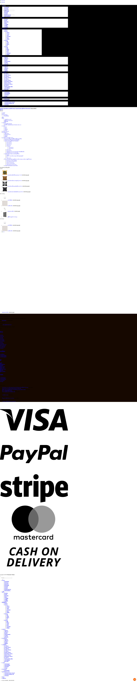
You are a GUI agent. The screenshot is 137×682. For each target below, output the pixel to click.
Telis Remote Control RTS (11, 164)
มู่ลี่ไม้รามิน (6, 121)
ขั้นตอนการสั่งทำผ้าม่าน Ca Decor (8, 398)
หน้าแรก (3, 4)
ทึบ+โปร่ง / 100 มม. (7, 77)
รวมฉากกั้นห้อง (7, 88)
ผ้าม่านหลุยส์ (6, 11)
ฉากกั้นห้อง (4, 72)
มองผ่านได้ (8, 36)
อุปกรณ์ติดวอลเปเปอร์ (8, 123)
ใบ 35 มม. (6, 40)
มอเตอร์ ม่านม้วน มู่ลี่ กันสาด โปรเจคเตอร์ (23, 108)
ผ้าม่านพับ (6, 12)
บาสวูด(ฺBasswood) (7, 119)
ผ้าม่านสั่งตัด (6, 7)
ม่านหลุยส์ (2, 339)
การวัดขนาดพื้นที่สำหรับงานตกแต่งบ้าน (9, 401)
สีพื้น (7, 41)
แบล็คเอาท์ (6, 58)
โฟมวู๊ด (5, 23)
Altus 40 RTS (9, 142)
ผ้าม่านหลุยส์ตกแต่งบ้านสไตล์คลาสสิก (8, 391)
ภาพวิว (3, 90)
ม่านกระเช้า (2, 341)
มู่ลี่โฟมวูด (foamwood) (8, 120)
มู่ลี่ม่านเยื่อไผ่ (2, 371)
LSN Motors (8, 145)
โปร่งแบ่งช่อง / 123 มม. (8, 81)
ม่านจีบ (1, 335)
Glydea (7, 154)
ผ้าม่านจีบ (6, 13)
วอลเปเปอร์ (4, 122)
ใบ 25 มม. (6, 31)
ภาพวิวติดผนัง (7, 92)
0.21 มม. (7, 34)
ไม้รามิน (5, 20)
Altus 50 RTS (9, 143)
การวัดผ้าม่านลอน (5, 394)
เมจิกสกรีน (6, 64)
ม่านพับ (1, 337)
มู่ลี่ (6, 45)
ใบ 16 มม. (6, 30)
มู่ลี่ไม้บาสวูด (2, 366)
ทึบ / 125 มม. (6, 85)
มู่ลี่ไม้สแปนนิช (3, 369)
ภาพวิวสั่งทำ (6, 94)
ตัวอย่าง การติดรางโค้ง (8, 86)
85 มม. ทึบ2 (6, 89)
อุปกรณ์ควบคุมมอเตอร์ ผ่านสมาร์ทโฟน (11, 165)
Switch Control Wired (10, 163)
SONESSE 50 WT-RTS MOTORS (12, 152)
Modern (5, 126)
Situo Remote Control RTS (11, 161)
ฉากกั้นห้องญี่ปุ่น (3, 355)
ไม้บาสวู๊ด (6, 19)
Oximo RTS (8, 149)
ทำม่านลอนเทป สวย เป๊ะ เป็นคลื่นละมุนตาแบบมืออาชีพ (11, 388)
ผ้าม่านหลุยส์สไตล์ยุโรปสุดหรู (7, 390)
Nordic (5, 128)
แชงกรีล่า (6, 62)
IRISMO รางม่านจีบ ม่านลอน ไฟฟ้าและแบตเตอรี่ (14, 155)
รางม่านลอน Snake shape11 (9, 102)
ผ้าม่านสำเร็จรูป (5, 114)
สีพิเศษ (7, 44)
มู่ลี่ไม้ (3, 17)
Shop (3, 106)
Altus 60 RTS (9, 144)
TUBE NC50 (8, 158)
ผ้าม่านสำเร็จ (6, 116)
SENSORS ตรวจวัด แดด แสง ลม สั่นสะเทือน (12, 139)
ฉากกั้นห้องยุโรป (3, 356)
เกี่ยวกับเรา (4, 8)
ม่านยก (1, 342)
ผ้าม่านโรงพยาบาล (7, 15)
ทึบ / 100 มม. (6, 76)
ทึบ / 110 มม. (6, 79)
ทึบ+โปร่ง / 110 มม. (7, 80)
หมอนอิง (3, 125)
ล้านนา (7, 37)
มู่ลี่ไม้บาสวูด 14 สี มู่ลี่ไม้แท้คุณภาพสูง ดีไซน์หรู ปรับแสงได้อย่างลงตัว (14, 389)
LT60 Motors (11, 148)
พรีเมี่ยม (7, 39)
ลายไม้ (7, 35)
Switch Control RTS (10, 162)
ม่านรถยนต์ (4, 97)
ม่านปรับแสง (4, 65)
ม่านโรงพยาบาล (3, 344)
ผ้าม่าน (3, 5)
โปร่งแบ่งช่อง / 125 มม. (8, 84)
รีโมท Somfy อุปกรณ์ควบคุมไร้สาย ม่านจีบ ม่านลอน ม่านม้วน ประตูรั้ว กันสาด (18, 159)
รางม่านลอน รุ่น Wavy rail (9, 103)
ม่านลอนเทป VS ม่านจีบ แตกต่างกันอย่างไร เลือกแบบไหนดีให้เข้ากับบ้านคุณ (15, 387)
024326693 (4, 320)
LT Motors (8, 146)
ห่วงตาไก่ (5, 135)
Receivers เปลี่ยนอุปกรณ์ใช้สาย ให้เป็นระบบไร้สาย (13, 138)
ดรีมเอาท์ (6, 57)
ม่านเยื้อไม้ (6, 27)
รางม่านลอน (6, 104)
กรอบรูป (5, 96)
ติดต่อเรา (4, 7)
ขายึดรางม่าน (6, 133)
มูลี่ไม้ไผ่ (1, 365)
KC (6, 157)
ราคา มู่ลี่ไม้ (6, 24)
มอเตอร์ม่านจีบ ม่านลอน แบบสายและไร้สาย (11, 153)
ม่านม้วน (4, 56)
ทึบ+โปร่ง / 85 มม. (7, 75)
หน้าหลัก (1, 108)
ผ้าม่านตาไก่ (6, 10)
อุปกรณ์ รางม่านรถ (5, 131)
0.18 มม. (7, 32)
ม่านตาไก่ (2, 336)
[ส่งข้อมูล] (2, 579)
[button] (1, 109)
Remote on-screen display (11, 160)
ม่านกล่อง (2, 343)
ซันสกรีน (5, 60)
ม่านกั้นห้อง (2, 354)
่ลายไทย (5, 130)
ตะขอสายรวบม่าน (7, 134)
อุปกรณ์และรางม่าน (6, 100)
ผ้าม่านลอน (6, 8)
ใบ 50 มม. (6, 46)
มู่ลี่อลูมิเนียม (4, 28)
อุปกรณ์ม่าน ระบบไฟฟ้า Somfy (9, 108)
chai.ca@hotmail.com (7, 324)
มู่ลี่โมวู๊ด (1, 370)
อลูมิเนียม (6, 70)
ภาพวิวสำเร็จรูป (7, 93)
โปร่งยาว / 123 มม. (7, 82)
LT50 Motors (11, 147)
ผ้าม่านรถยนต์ (6, 99)
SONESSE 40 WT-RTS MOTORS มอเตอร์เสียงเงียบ (15, 151)
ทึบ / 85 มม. (6, 73)
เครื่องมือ (5, 136)
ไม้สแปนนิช (6, 22)
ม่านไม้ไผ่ (5, 25)
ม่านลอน (1, 338)
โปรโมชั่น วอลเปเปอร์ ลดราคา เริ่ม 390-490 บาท (12, 124)
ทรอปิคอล (6, 129)
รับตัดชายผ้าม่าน (7, 16)
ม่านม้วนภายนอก (7, 61)
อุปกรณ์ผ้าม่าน (4, 132)
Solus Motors (9, 150)
